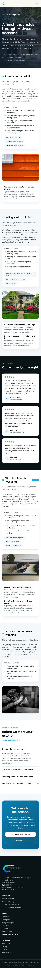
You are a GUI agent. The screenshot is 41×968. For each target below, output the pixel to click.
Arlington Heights (8, 923)
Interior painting (8, 899)
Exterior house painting (10, 54)
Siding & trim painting (29, 54)
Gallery (4, 947)
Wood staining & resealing (11, 57)
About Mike (6, 944)
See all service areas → (11, 934)
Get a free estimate (19, 834)
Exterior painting (8, 902)
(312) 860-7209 (7, 885)
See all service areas (10, 740)
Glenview (5, 926)
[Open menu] (37, 3)
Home (4, 15)
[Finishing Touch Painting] (6, 3)
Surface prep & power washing (13, 60)
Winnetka (5, 928)
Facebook (6, 889)
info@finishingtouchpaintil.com (13, 887)
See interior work (19, 841)
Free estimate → (8, 952)
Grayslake (5, 917)
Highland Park (7, 931)
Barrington (6, 920)
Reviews (5, 950)
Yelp (12, 889)
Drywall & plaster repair (10, 904)
